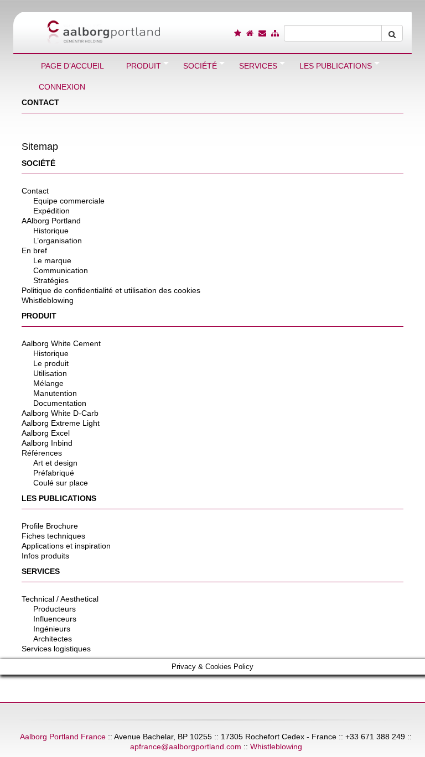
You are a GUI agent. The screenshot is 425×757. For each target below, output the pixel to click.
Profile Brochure (50, 525)
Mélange (48, 383)
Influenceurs (54, 618)
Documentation (59, 403)
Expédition (51, 210)
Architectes (52, 638)
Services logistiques (56, 648)
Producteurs (54, 608)
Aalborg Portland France (63, 736)
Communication (60, 270)
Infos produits (45, 555)
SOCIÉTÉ (38, 163)
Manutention (55, 393)
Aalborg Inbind (47, 442)
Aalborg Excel (46, 433)
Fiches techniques (53, 535)
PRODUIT (39, 315)
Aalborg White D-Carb (60, 413)
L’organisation (57, 240)
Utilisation (50, 373)
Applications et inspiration (66, 545)
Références (42, 452)
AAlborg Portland (51, 220)
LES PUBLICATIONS (59, 498)
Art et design (55, 462)
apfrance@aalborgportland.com (185, 746)
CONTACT (40, 102)
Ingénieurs (51, 628)
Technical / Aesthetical (60, 598)
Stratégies (51, 280)
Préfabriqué (53, 472)
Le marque (52, 260)
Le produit (51, 363)
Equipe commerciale (69, 200)
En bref (34, 250)
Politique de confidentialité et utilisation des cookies (111, 290)
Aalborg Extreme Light (61, 423)
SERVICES (41, 571)
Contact (35, 190)
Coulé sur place (60, 482)
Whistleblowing (48, 300)
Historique (51, 230)
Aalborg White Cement (61, 343)
